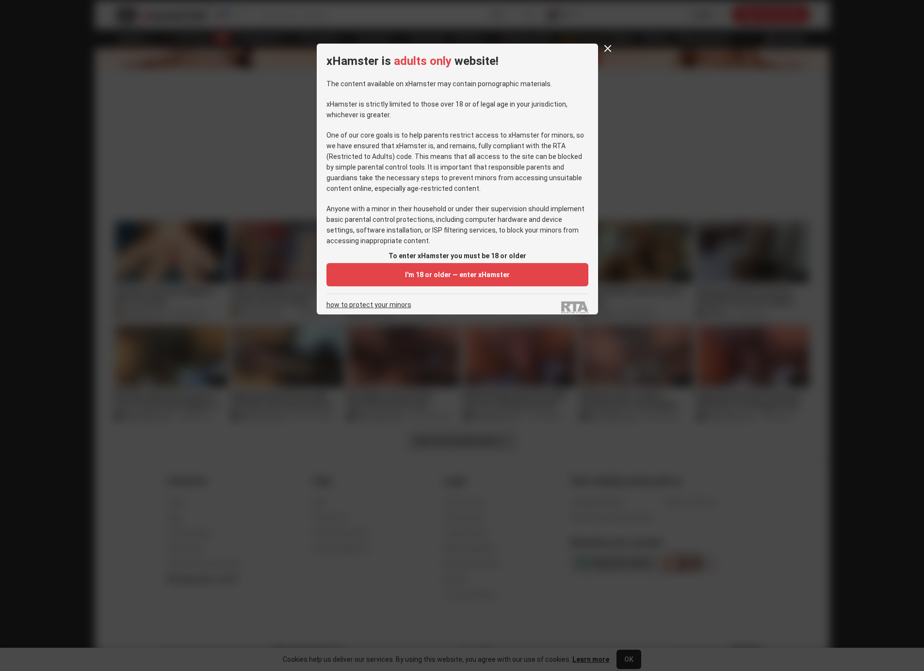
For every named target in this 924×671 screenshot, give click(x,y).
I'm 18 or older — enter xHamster (457, 275)
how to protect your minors (368, 305)
